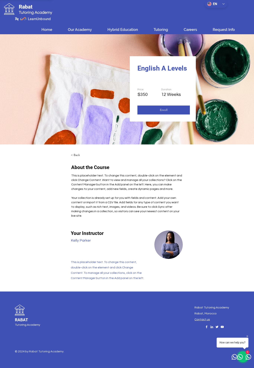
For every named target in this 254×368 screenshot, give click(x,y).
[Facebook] (206, 327)
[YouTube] (222, 327)
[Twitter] (217, 327)
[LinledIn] (212, 327)
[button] (122, 29)
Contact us (202, 319)
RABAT (21, 320)
